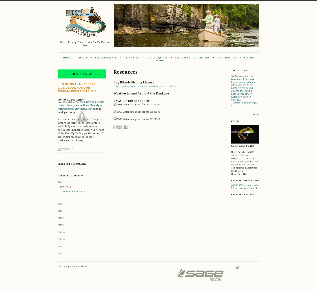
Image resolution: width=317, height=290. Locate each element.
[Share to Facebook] (125, 127)
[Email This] (115, 127)
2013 (60, 253)
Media (160, 60)
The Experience (106, 57)
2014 (60, 246)
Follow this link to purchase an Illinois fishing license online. (145, 86)
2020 (60, 204)
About (82, 57)
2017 (60, 225)
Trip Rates (131, 57)
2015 (60, 239)
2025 (60, 182)
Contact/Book (157, 57)
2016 (60, 232)
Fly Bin (249, 57)
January (64, 187)
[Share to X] (122, 127)
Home (67, 57)
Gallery (203, 57)
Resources (182, 57)
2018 (60, 218)
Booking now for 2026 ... (83, 191)
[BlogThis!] (119, 127)
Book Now (82, 74)
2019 (60, 211)
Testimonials (227, 57)
